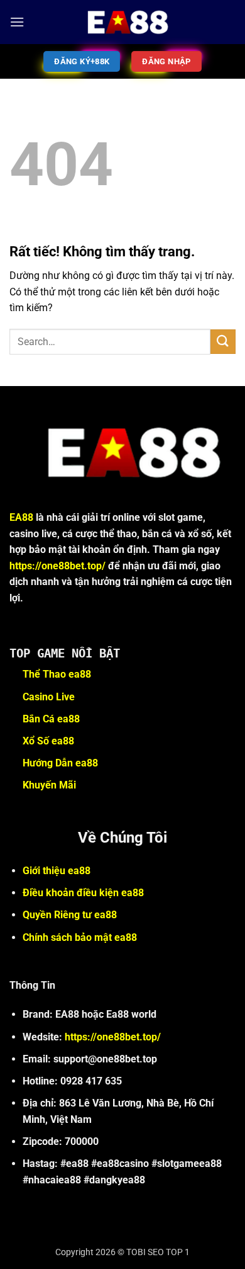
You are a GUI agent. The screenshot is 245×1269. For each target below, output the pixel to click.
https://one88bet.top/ (57, 566)
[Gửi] (223, 341)
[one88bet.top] (122, 22)
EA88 (21, 517)
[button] (16, 21)
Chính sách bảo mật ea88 (80, 937)
